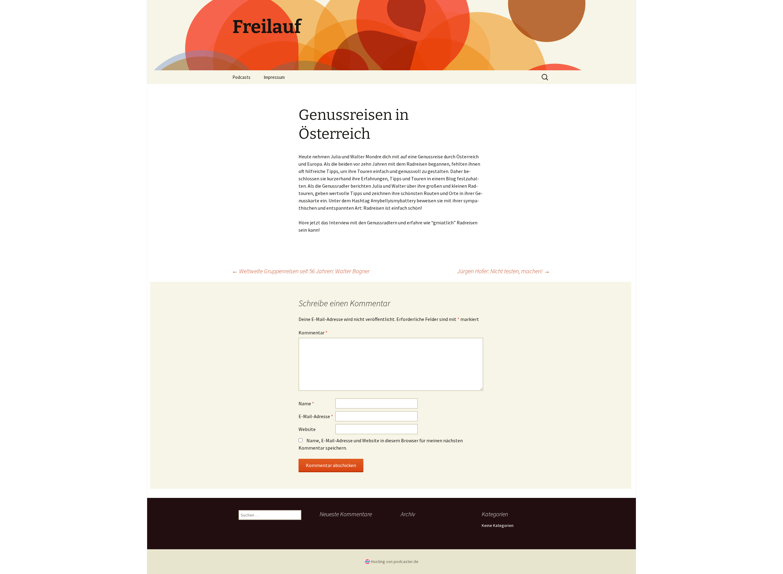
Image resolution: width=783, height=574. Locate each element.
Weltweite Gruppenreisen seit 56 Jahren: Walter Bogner (300, 271)
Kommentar (313, 332)
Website (307, 429)
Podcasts (241, 77)
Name (306, 403)
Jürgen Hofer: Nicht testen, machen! (503, 271)
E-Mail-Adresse (316, 416)
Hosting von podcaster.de (394, 561)
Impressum (274, 77)
